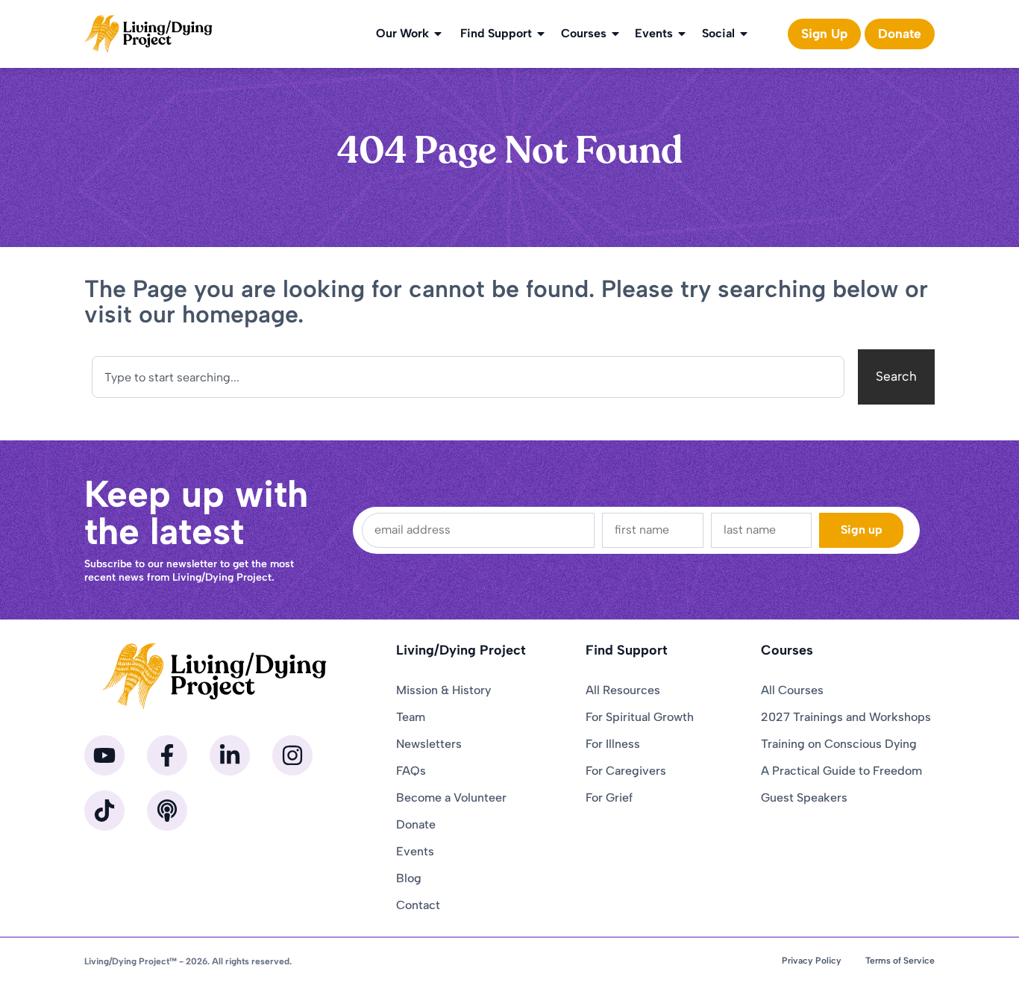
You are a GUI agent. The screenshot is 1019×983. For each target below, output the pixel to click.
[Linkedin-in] (230, 755)
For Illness (613, 744)
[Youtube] (104, 755)
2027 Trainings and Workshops (846, 717)
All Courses (792, 690)
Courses (583, 33)
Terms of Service (900, 960)
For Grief (609, 797)
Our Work (402, 33)
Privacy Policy (811, 960)
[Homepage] (148, 34)
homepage (240, 314)
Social (718, 33)
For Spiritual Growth (640, 717)
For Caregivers (626, 771)
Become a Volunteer (451, 797)
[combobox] (468, 377)
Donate (416, 824)
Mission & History (443, 690)
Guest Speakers (804, 797)
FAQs (411, 771)
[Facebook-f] (167, 755)
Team (410, 717)
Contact (418, 905)
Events (654, 33)
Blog (408, 878)
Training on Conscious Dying (839, 744)
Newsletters (429, 744)
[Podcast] (167, 810)
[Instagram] (292, 755)
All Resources (623, 690)
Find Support (496, 33)
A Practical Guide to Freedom (841, 771)
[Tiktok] (104, 810)
